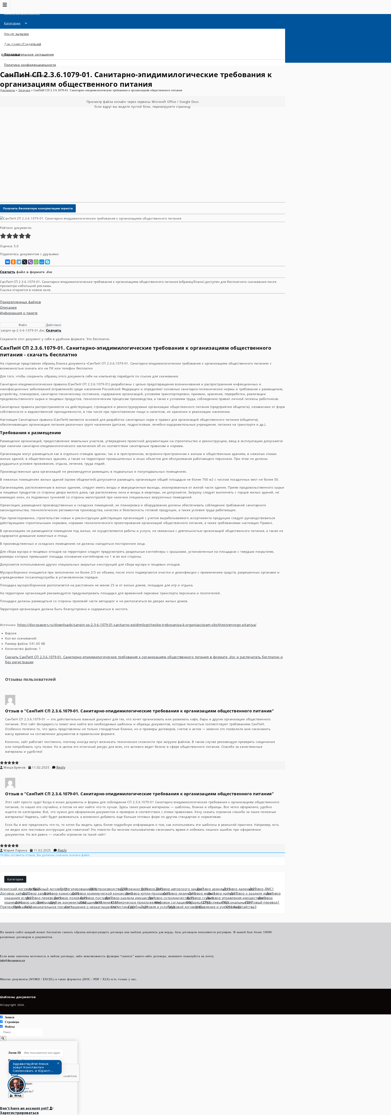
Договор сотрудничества (171, 898)
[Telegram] (18, 261)
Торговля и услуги (158, 907)
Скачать (7, 272)
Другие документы (68, 902)
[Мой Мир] (41, 261)
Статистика (123, 907)
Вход (17, 1095)
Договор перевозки (43, 898)
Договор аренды (214, 889)
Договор (152, 889)
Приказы (22, 907)
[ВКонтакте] (7, 261)
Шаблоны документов (18, 997)
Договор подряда (70, 898)
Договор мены (202, 893)
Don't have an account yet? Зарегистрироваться (24, 1110)
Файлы (10, 1026)
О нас (8, 33)
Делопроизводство (108, 889)
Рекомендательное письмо (48, 907)
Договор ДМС (261, 889)
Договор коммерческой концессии (102, 893)
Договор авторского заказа (180, 889)
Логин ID (14, 1052)
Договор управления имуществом (236, 898)
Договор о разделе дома (252, 893)
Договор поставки (96, 898)
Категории (12, 23)
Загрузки (24, 90)
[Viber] (30, 261)
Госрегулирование (78, 889)
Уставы (233, 907)
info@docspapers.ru (12, 960)
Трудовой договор (185, 907)
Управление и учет (214, 907)
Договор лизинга (179, 893)
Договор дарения (240, 889)
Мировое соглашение (174, 902)
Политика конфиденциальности (30, 65)
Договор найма (223, 893)
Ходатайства (245, 907)
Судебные (138, 907)
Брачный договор (50, 889)
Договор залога (36, 893)
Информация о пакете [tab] (19, 313)
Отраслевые (216, 902)
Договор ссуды (200, 898)
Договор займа (15, 893)
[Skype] (47, 261)
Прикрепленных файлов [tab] (20, 302)
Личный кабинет (17, 44)
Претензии (10, 907)
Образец (198, 902)
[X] (24, 261)
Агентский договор (18, 889)
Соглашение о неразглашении (91, 907)
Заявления (106, 902)
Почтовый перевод (262, 902)
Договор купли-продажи (147, 893)
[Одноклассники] (13, 261)
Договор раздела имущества (130, 898)
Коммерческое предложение (136, 902)
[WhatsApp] (36, 261)
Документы (7, 90)
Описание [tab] (8, 307)
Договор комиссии (61, 893)
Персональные (237, 902)
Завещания (90, 902)
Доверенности (134, 889)
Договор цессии (29, 902)
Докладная (47, 902)
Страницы (12, 1022)
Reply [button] (60, 767)
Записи (9, 1017)
